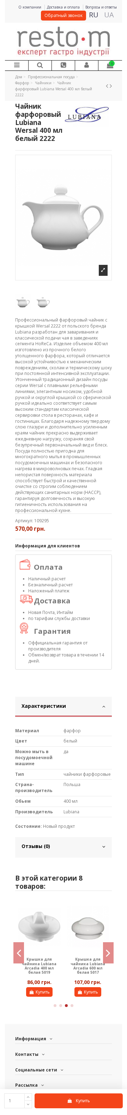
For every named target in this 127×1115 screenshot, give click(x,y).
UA (109, 14)
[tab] (63, 707)
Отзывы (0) (36, 846)
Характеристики (44, 705)
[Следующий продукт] (111, 85)
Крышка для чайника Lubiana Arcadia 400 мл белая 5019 (39, 966)
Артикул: (24, 521)
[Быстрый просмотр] (56, 909)
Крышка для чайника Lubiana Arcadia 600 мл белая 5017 (88, 966)
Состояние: (28, 826)
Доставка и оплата (64, 7)
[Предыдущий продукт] (108, 85)
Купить (83, 1101)
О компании (30, 7)
